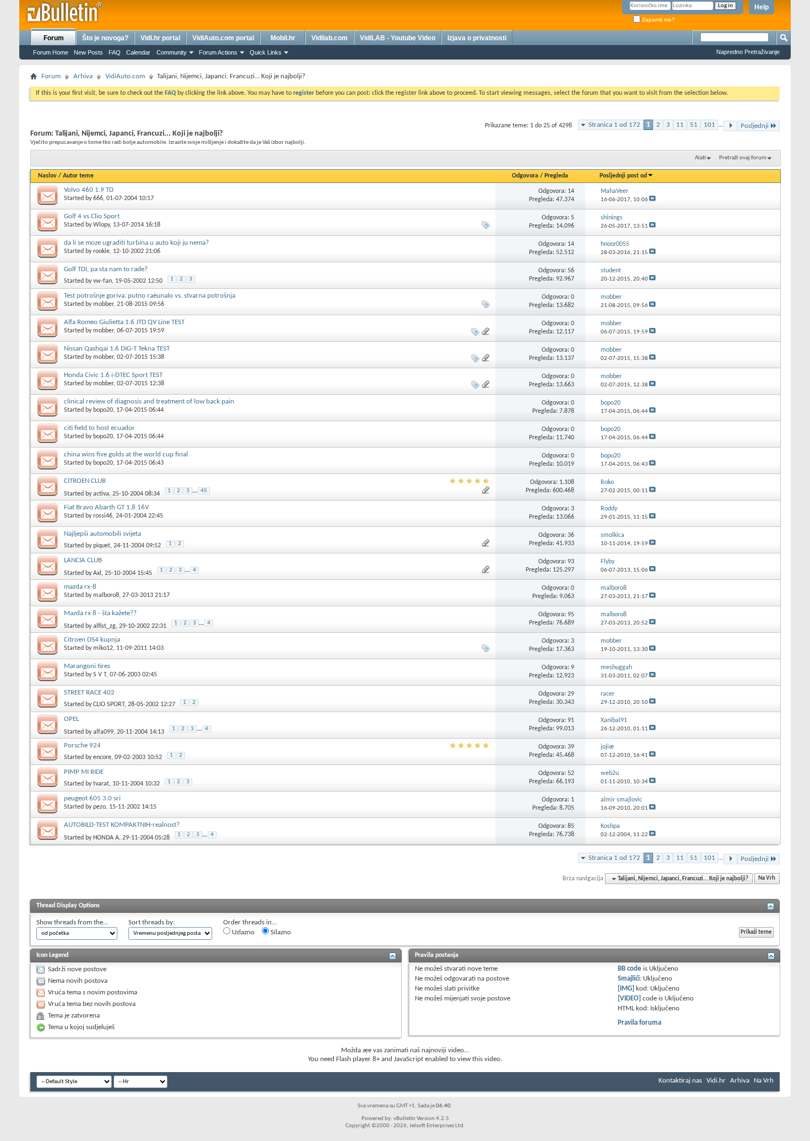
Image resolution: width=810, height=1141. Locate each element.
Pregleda (556, 176)
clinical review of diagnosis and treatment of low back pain (149, 401)
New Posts (88, 52)
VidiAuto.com (125, 76)
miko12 (103, 648)
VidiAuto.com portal (223, 38)
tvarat (101, 784)
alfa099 (103, 731)
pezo (99, 807)
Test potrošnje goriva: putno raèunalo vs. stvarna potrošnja (149, 295)
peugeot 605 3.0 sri (92, 798)
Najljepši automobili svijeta (102, 533)
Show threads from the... (72, 922)
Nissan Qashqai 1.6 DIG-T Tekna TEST (117, 348)
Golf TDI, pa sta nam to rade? (106, 269)
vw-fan (102, 281)
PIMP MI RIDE (84, 772)
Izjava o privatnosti (476, 38)
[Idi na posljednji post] (652, 200)
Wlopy (101, 225)
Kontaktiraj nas (680, 1080)
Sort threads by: (151, 922)
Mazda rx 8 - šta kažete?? (100, 613)
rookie (101, 251)
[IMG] (626, 988)
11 (680, 124)
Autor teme (78, 176)
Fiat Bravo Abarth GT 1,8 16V (106, 507)
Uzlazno (242, 932)
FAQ (115, 52)
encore (102, 757)
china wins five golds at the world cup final (126, 454)
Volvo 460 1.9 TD (89, 189)
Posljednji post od (623, 176)
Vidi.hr (716, 1080)
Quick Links (266, 52)
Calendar (138, 52)
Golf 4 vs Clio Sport (92, 216)
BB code (629, 968)
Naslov (47, 176)
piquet (101, 545)
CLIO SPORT (109, 704)
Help (761, 7)
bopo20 (103, 410)
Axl (97, 572)
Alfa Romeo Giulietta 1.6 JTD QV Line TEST (124, 322)
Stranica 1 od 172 (614, 124)
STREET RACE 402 (89, 692)
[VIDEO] (629, 998)
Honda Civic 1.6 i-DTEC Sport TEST (113, 375)
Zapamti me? (657, 20)
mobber (103, 304)
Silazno (280, 932)
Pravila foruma (639, 1022)
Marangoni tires (87, 666)
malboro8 (106, 595)
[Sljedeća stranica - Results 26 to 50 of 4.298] (730, 126)
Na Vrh (766, 879)
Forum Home (50, 52)
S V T (99, 674)
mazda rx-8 (80, 586)
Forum (54, 38)
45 (204, 491)
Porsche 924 (82, 745)
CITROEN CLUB (85, 481)
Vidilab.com (329, 38)
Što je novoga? (105, 38)
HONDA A (106, 837)
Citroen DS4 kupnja (92, 639)
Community (171, 52)
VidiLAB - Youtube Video (397, 38)
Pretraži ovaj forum (742, 158)
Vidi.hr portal (160, 38)
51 (694, 124)
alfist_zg (104, 625)
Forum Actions (218, 52)
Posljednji (755, 126)
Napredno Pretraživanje (748, 52)
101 (709, 124)
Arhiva (83, 76)
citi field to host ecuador (99, 428)
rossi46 (102, 516)
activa (101, 493)
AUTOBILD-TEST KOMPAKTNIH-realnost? (122, 824)
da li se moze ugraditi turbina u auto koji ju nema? (136, 242)
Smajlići (629, 978)
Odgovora (525, 176)
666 (98, 198)
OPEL (71, 719)
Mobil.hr (283, 38)
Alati (700, 158)
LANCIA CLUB (83, 560)
